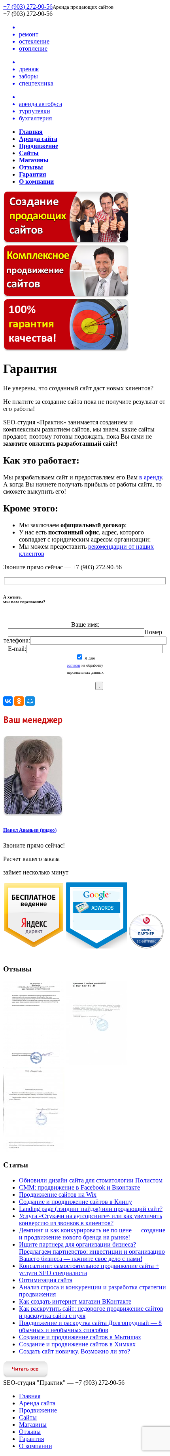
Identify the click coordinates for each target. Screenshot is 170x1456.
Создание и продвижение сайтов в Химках (77, 1344)
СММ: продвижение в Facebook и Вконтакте (79, 1187)
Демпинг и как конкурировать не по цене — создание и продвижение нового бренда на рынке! (92, 1234)
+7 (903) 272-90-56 (28, 6)
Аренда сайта (37, 1403)
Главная (29, 1396)
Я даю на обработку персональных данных (85, 665)
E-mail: (17, 648)
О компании (35, 1446)
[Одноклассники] (19, 701)
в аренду (150, 477)
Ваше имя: (85, 624)
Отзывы (30, 1431)
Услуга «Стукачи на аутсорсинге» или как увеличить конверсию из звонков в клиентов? (90, 1219)
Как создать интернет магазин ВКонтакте (75, 1301)
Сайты (28, 1417)
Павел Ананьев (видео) (30, 830)
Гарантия (31, 1438)
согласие (73, 665)
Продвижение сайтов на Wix (57, 1194)
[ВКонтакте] (8, 701)
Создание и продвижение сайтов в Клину (75, 1201)
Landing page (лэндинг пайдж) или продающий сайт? (90, 1208)
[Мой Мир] (30, 701)
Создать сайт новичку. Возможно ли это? (74, 1351)
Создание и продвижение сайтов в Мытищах (80, 1337)
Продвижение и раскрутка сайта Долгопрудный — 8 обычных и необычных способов (90, 1326)
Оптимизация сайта (45, 1280)
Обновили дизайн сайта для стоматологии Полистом (90, 1180)
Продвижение (38, 1410)
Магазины (33, 1424)
